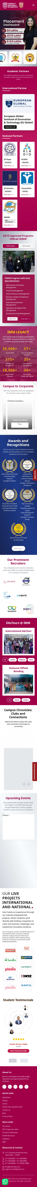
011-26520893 (22, 1157)
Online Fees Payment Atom (12, 1105)
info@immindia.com (12, 1165)
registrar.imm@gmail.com (14, 1167)
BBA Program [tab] (26, 246)
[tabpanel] (18, 287)
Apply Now (12, 319)
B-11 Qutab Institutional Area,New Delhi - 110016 (17, 1152)
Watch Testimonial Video (17, 1049)
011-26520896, (10, 1162)
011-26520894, (10, 1159)
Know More (24, 319)
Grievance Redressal (10, 1131)
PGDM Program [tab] (10, 246)
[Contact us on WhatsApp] (5, 1182)
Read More (9, 127)
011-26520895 (22, 1159)
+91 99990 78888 (23, 1162)
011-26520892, (10, 1157)
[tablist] (18, 246)
